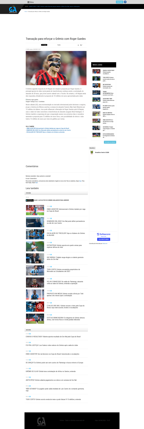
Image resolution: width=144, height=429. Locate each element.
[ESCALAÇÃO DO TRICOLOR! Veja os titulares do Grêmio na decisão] (35, 234)
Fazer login (119, 2)
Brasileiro (92, 148)
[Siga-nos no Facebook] (125, 2)
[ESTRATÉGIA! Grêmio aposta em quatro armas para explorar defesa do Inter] (35, 246)
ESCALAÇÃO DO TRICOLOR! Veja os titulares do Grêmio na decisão (46, 132)
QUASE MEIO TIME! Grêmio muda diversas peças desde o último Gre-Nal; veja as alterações (54, 6)
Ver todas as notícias (110, 142)
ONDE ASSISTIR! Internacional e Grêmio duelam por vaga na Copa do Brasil (48, 128)
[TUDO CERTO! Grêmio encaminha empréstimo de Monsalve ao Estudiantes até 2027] (35, 270)
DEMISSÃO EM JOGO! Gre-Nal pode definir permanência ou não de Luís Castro (49, 130)
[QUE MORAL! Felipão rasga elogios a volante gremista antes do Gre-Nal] (35, 258)
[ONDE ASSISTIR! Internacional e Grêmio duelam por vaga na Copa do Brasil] (35, 210)
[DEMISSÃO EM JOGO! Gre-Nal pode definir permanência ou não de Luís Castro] (35, 222)
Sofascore (104, 243)
